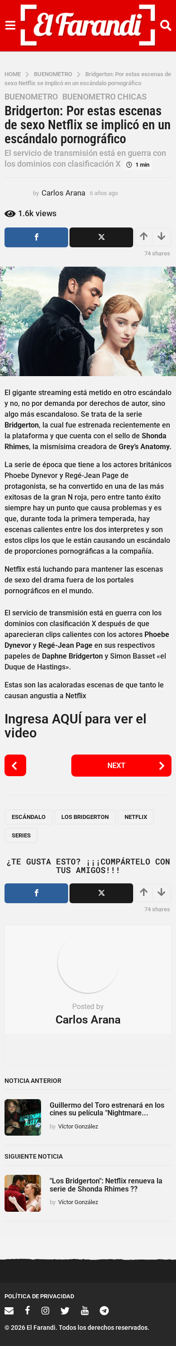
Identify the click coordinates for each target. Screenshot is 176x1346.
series (21, 835)
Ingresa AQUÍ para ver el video (76, 726)
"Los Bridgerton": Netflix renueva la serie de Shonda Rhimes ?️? (106, 1185)
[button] (10, 26)
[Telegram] (104, 1310)
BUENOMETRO (31, 96)
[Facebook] (27, 1310)
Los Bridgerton (85, 817)
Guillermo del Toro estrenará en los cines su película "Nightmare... (107, 1109)
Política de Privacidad (39, 1296)
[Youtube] (84, 1310)
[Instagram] (45, 1310)
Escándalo (29, 817)
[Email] (9, 1310)
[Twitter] (64, 1310)
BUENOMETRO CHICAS (104, 96)
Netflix (136, 817)
